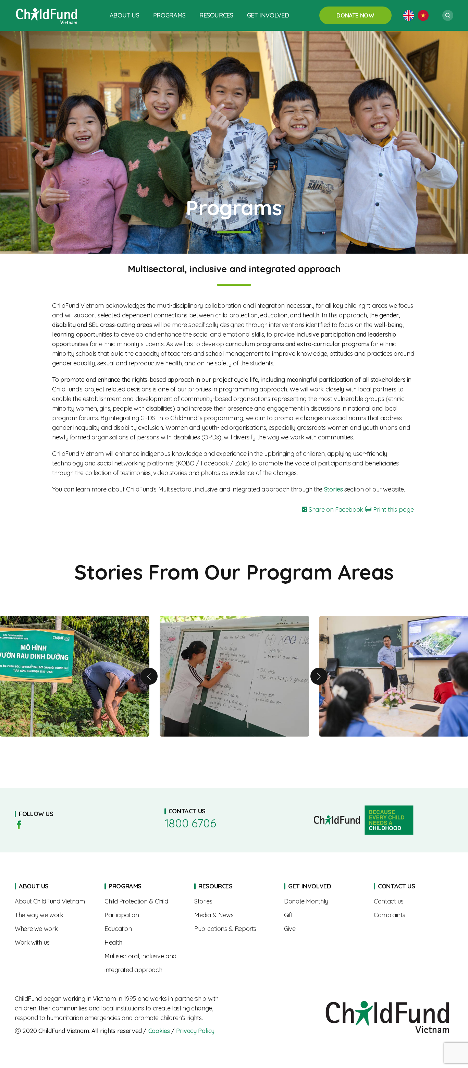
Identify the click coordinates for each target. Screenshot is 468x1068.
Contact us (413, 901)
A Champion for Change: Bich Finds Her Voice (234, 676)
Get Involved (268, 15)
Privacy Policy (195, 1031)
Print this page (392, 509)
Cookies (159, 1031)
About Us (124, 15)
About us (54, 901)
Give (324, 929)
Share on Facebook (335, 509)
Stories (234, 901)
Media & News (234, 915)
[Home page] (47, 15)
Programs (169, 15)
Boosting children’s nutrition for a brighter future (74, 676)
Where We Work (54, 929)
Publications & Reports (234, 929)
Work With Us (54, 942)
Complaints (413, 915)
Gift (324, 915)
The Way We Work (54, 915)
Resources (216, 15)
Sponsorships (324, 901)
